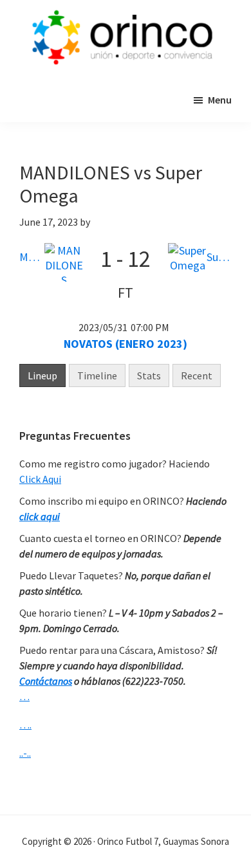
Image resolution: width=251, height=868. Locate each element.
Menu (220, 99)
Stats (149, 375)
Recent (196, 375)
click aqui (39, 516)
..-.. (25, 752)
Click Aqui (40, 479)
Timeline (97, 375)
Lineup (42, 375)
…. (25, 724)
